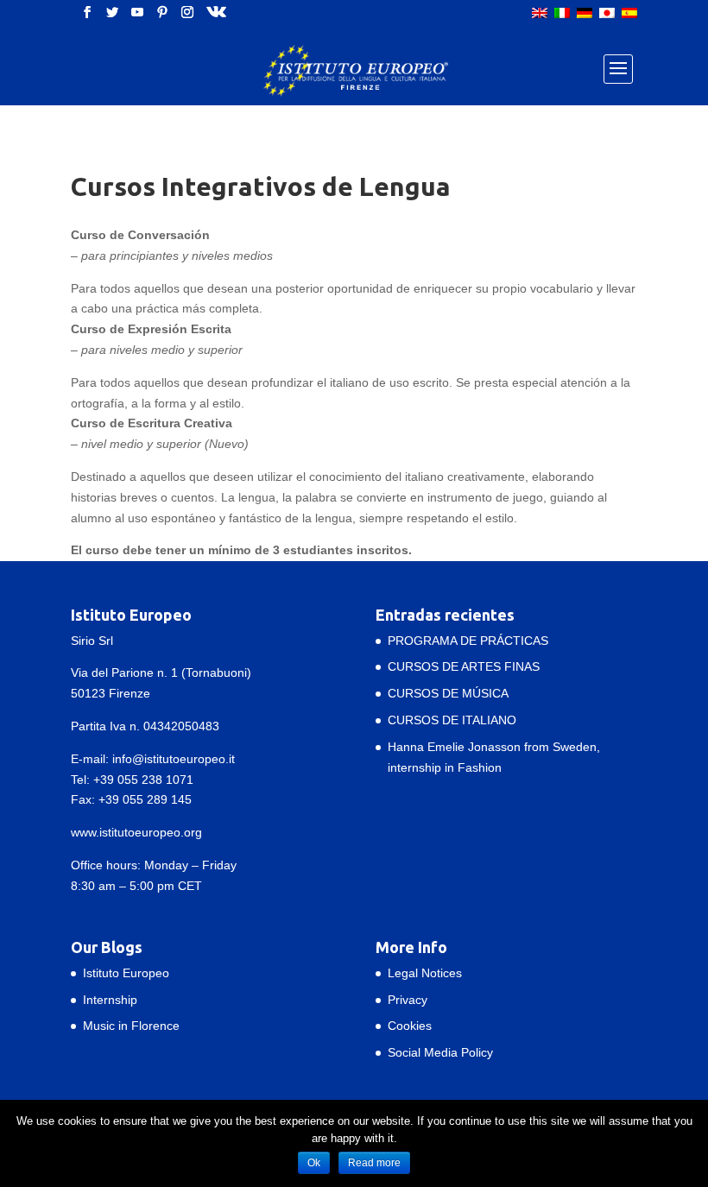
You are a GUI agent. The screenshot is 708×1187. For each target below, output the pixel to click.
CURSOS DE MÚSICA (448, 693)
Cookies (410, 1025)
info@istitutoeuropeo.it (173, 759)
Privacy (407, 1000)
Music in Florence (131, 1025)
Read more (374, 1163)
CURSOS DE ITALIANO (452, 720)
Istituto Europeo (126, 973)
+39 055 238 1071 (143, 779)
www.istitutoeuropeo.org (136, 832)
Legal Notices (425, 973)
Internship (110, 1000)
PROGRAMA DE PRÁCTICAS (468, 640)
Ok (313, 1163)
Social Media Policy (440, 1052)
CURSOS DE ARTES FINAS (464, 666)
